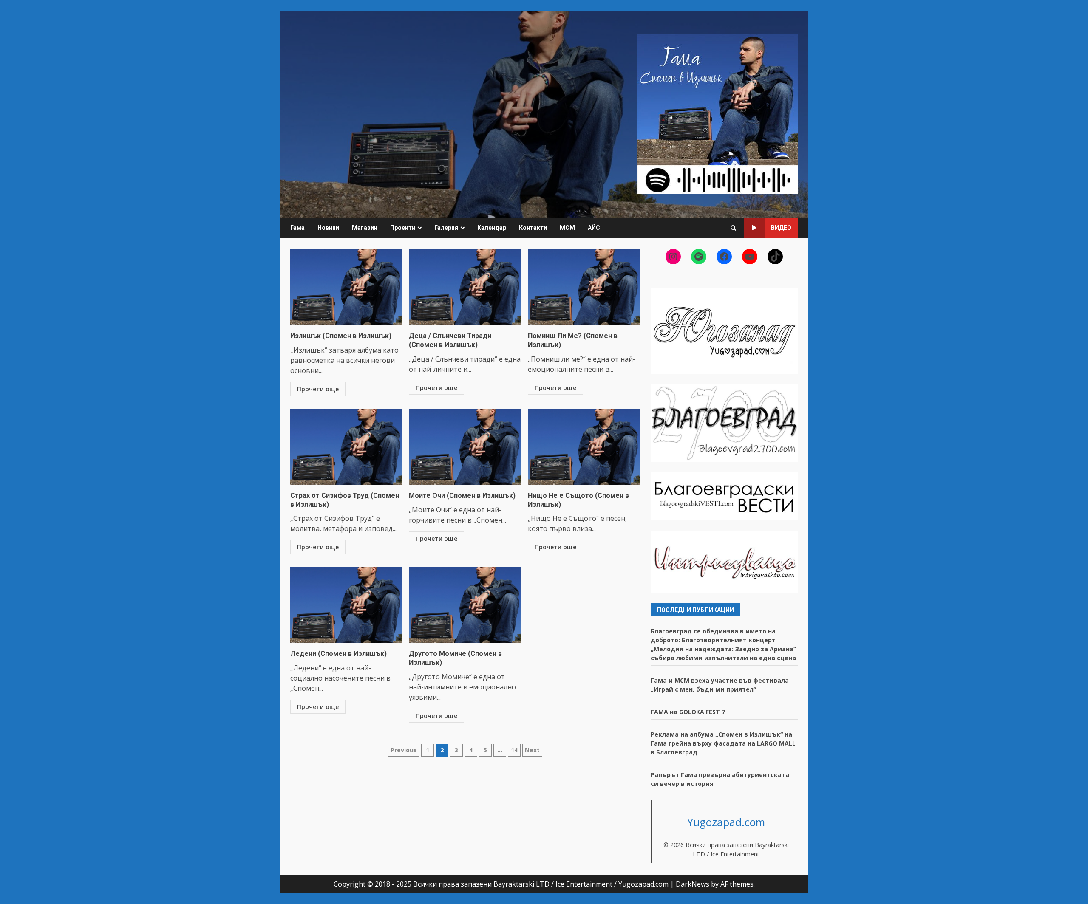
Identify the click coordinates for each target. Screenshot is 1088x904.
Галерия (446, 227)
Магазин (364, 227)
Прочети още (318, 389)
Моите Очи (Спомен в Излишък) (465, 447)
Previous (404, 750)
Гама (297, 227)
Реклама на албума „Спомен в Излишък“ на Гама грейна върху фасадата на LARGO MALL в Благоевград (723, 743)
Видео (781, 227)
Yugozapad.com (726, 822)
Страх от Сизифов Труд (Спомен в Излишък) (346, 447)
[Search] (733, 228)
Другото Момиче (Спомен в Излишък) (465, 605)
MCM (567, 227)
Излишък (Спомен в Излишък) (346, 287)
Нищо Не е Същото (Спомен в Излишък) (584, 447)
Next (532, 750)
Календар (491, 227)
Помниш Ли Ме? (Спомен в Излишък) (584, 287)
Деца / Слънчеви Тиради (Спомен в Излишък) (465, 287)
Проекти (402, 227)
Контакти (533, 227)
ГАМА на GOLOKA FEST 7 (688, 712)
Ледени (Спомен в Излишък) (346, 605)
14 (514, 750)
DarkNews (692, 884)
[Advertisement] (718, 113)
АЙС (594, 227)
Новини (328, 227)
